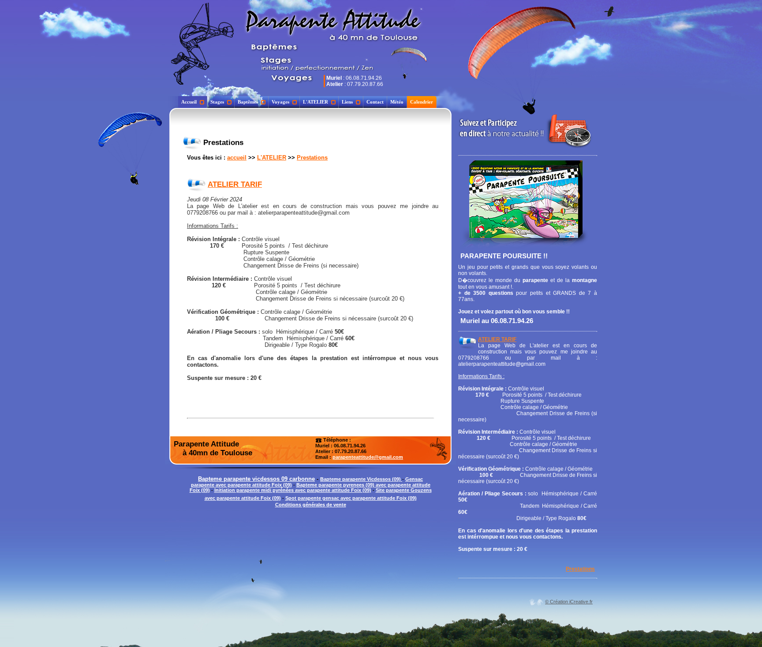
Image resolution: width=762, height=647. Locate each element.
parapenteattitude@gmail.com (367, 457)
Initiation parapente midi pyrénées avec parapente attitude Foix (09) (292, 490)
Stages (217, 101)
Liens (347, 101)
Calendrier (421, 101)
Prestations (312, 157)
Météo (396, 101)
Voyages (280, 101)
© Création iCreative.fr (569, 601)
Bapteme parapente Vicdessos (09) (361, 479)
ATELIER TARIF (235, 184)
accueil (237, 157)
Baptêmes (248, 101)
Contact (375, 101)
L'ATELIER (315, 101)
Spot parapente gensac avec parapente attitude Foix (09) (351, 498)
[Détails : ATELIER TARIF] (196, 184)
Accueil (189, 101)
